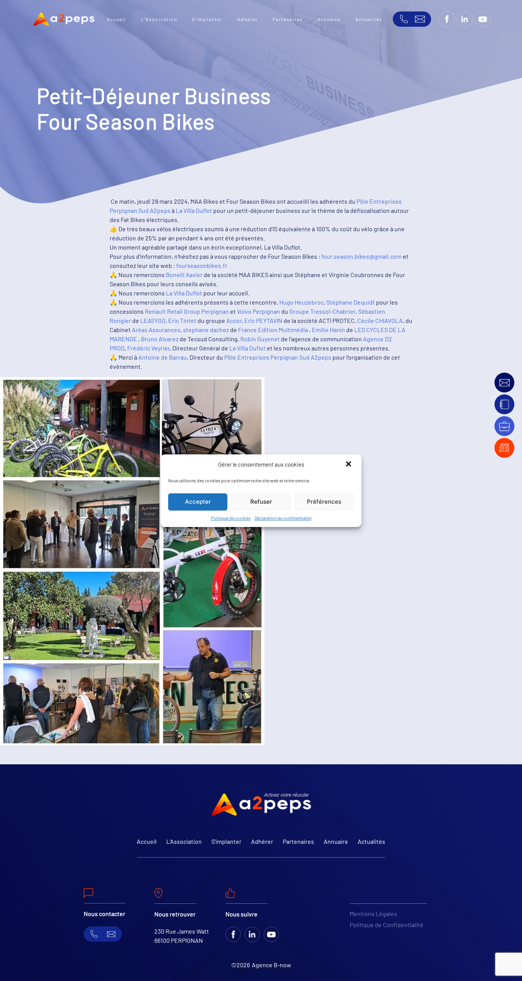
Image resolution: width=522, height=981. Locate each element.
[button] (349, 464)
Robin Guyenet (260, 338)
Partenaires (287, 19)
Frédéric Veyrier (148, 348)
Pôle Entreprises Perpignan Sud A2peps (277, 357)
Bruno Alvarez (159, 338)
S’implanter (207, 19)
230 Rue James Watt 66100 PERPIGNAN (181, 935)
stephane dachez (206, 329)
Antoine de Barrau (162, 357)
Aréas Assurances (156, 329)
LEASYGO (152, 320)
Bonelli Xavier (184, 274)
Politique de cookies (231, 517)
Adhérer (247, 19)
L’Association (159, 19)
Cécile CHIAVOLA (380, 320)
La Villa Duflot (194, 210)
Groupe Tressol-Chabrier (322, 311)
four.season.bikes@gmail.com (361, 256)
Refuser (261, 501)
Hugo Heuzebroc (301, 302)
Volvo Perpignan (258, 311)
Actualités (369, 19)
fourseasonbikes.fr (201, 265)
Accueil (116, 19)
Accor (234, 320)
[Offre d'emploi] (504, 426)
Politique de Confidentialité (386, 924)
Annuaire (329, 19)
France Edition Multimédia (273, 329)
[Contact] (504, 382)
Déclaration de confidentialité (283, 517)
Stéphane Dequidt (350, 302)
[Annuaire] (504, 404)
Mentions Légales (373, 913)
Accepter (198, 501)
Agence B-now (271, 964)
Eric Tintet (182, 320)
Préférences (324, 501)
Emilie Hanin (328, 329)
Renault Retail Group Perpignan (187, 311)
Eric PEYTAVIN (263, 320)
